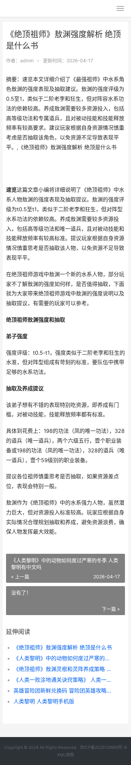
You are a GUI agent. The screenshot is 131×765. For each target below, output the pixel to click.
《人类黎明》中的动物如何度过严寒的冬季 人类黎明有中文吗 (63, 658)
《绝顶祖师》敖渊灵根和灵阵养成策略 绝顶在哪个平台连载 (63, 669)
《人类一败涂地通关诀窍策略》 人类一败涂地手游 (63, 679)
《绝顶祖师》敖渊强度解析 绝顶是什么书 (62, 647)
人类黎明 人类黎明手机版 (43, 701)
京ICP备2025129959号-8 (103, 747)
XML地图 (65, 754)
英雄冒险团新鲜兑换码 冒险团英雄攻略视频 (63, 690)
